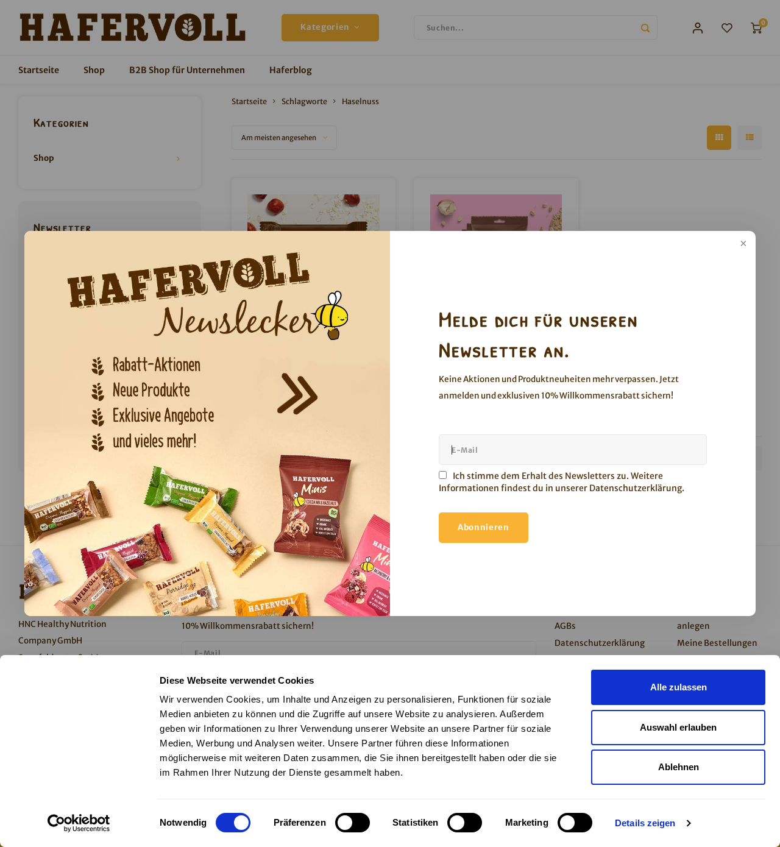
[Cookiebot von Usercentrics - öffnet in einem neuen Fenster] (79, 823)
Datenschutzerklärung (635, 488)
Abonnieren (483, 527)
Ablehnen (678, 767)
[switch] (352, 822)
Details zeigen (645, 823)
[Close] (742, 244)
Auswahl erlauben (678, 727)
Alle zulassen (678, 687)
